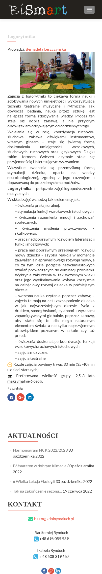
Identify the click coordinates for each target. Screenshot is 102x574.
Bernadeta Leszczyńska (46, 49)
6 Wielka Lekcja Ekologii (34, 481)
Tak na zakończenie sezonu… (37, 491)
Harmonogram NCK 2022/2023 (40, 450)
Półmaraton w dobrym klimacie (39, 465)
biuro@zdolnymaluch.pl (53, 518)
